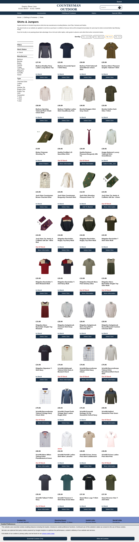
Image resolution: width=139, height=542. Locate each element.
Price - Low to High (86, 36)
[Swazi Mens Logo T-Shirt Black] (89, 482)
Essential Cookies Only (35, 538)
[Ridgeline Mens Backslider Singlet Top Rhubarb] (45, 310)
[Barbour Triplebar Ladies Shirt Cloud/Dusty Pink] (67, 94)
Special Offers (117, 13)
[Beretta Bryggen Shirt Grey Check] (89, 94)
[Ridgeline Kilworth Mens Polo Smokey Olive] (89, 266)
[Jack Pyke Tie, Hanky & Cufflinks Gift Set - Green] (111, 180)
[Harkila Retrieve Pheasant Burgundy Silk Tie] (89, 137)
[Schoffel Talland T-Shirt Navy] (45, 482)
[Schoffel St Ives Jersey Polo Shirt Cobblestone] (89, 439)
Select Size (44, 77)
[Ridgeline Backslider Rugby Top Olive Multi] (89, 223)
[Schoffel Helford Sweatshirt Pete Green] (111, 396)
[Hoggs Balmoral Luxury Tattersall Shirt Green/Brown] (111, 137)
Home (19, 13)
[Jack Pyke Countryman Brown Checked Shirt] (45, 180)
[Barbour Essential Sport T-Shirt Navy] (67, 50)
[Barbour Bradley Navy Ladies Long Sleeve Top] (45, 50)
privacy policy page (48, 533)
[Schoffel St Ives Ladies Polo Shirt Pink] (111, 439)
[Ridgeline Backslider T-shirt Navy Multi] (67, 266)
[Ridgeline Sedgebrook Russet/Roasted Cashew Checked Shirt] (111, 310)
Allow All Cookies (103, 538)
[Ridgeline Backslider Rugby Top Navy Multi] (67, 223)
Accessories (41, 13)
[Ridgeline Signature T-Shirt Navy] (45, 353)
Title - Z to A (118, 36)
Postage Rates (91, 522)
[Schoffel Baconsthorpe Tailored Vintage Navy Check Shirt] (45, 396)
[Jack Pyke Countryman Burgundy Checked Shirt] (67, 180)
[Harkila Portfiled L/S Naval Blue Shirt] (67, 137)
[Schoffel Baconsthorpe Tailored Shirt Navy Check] (89, 353)
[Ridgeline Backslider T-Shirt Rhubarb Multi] (45, 266)
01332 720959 (35, 9)
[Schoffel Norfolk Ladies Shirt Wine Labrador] (67, 439)
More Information (65, 164)
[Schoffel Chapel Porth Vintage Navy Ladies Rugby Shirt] (67, 396)
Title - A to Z (109, 36)
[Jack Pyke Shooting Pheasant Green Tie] (89, 180)
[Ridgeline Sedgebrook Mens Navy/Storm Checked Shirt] (89, 310)
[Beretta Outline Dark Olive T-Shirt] (111, 94)
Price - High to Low (98, 36)
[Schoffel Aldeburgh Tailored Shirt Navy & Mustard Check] (67, 353)
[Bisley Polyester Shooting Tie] (45, 137)
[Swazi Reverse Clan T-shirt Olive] (111, 482)
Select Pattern (44, 164)
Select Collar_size (109, 164)
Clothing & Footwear (69, 13)
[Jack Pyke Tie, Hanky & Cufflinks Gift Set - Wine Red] (45, 223)
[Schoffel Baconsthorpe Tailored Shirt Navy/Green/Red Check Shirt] (111, 353)
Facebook (116, 522)
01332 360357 (23, 9)
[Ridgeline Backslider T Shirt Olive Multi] (111, 223)
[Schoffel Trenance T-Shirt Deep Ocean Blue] (67, 482)
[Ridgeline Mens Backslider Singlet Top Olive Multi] (111, 266)
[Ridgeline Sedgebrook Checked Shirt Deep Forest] (67, 310)
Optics (94, 13)
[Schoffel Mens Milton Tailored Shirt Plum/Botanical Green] (45, 439)
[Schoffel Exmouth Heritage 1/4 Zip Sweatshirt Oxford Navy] (89, 396)
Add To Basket (88, 207)
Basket (119, 2)
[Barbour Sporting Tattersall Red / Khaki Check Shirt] (45, 94)
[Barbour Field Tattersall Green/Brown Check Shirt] (89, 50)
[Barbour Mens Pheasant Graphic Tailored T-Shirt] (111, 50)
